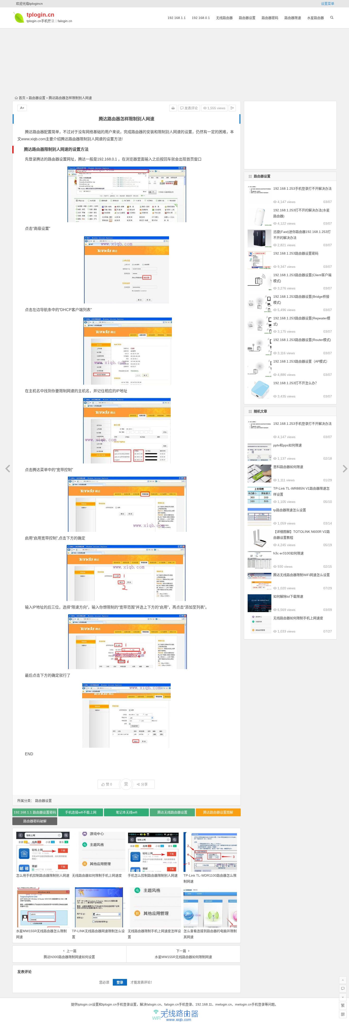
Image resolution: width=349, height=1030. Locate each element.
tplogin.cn (40, 14)
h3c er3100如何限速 (288, 553)
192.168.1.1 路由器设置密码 (35, 812)
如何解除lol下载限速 (288, 596)
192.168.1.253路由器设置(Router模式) (302, 340)
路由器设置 (247, 18)
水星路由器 (315, 18)
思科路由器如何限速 (288, 467)
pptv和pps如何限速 (287, 445)
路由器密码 (270, 18)
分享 (144, 784)
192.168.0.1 (201, 18)
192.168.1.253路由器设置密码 (295, 253)
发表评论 (191, 108)
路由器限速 (292, 18)
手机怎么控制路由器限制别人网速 (153, 875)
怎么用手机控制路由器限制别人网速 (42, 875)
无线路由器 (224, 18)
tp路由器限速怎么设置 (289, 510)
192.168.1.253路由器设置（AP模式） (301, 361)
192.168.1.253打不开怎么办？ (295, 383)
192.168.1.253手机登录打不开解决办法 (302, 188)
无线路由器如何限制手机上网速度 (97, 875)
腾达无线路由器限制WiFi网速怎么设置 (301, 575)
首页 (22, 98)
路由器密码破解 (35, 821)
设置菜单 (327, 3)
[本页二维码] (343, 1014)
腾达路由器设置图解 (218, 812)
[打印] (173, 108)
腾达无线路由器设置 (172, 812)
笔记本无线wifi (126, 812)
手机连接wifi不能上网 (80, 812)
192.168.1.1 (177, 18)
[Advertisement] (174, 33)
